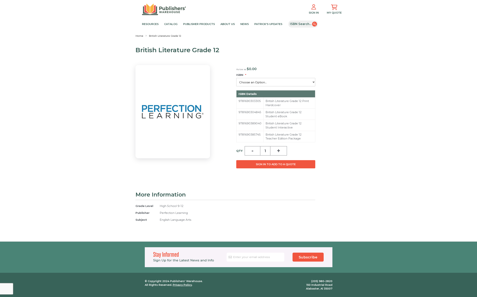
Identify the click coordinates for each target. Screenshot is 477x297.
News (244, 24)
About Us (227, 24)
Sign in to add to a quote (276, 164)
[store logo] (164, 9)
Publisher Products (199, 24)
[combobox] (303, 24)
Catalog (171, 24)
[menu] (214, 24)
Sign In (314, 12)
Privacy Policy (182, 285)
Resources (150, 24)
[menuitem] (213, 24)
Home (139, 35)
